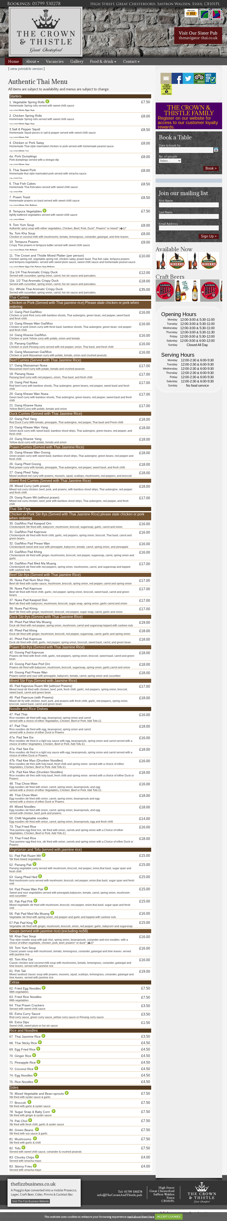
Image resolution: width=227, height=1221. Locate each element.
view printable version (26, 69)
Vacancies (55, 61)
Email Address (168, 224)
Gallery (76, 61)
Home (13, 61)
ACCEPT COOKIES (168, 1216)
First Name (166, 201)
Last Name (166, 212)
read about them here (140, 1216)
